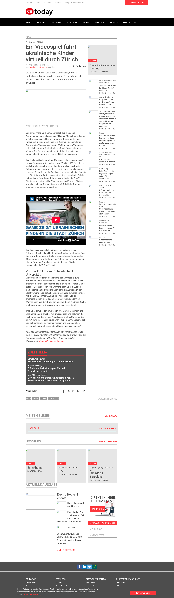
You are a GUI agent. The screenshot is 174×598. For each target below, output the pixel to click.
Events (58, 3)
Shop (67, 3)
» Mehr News (110, 416)
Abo (38, 3)
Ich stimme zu (143, 593)
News (28, 37)
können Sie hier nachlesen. (51, 341)
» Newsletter (136, 2)
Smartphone (54, 398)
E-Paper (47, 3)
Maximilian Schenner (38, 67)
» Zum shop (96, 529)
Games (35, 398)
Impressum (121, 582)
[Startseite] (46, 11)
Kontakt (29, 3)
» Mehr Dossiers (108, 441)
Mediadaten (78, 3)
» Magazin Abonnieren (102, 523)
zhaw (28, 398)
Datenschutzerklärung (32, 594)
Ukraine (43, 398)
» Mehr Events (107, 428)
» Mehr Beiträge (66, 550)
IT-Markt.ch (90, 582)
